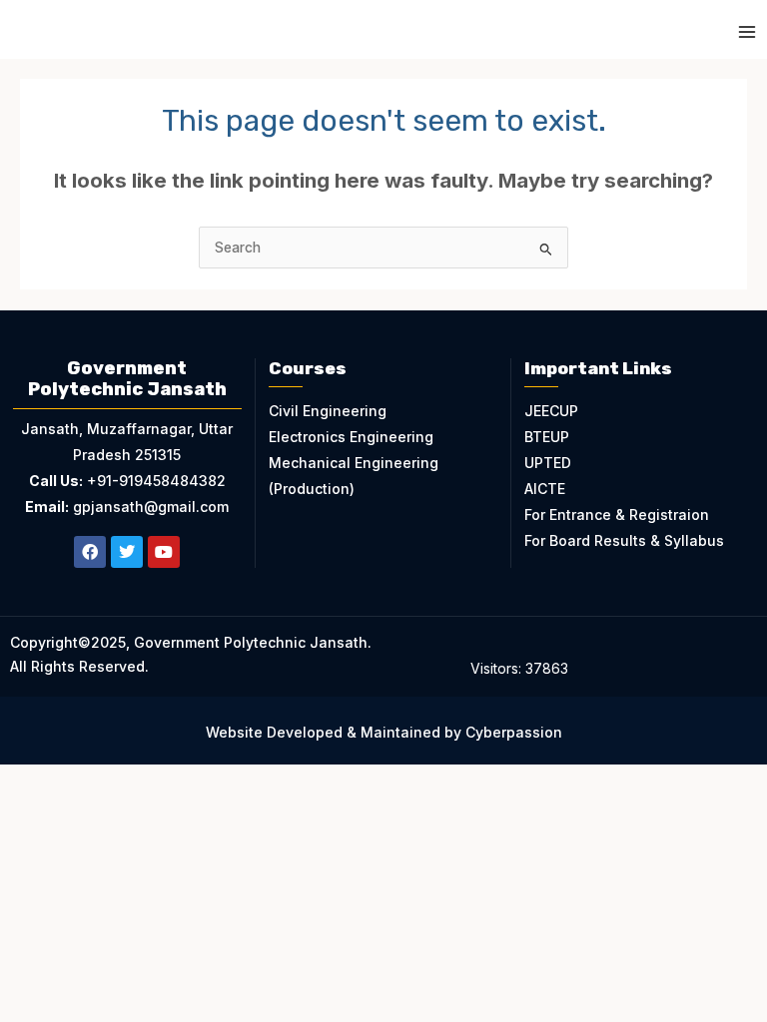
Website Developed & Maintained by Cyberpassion (384, 732)
